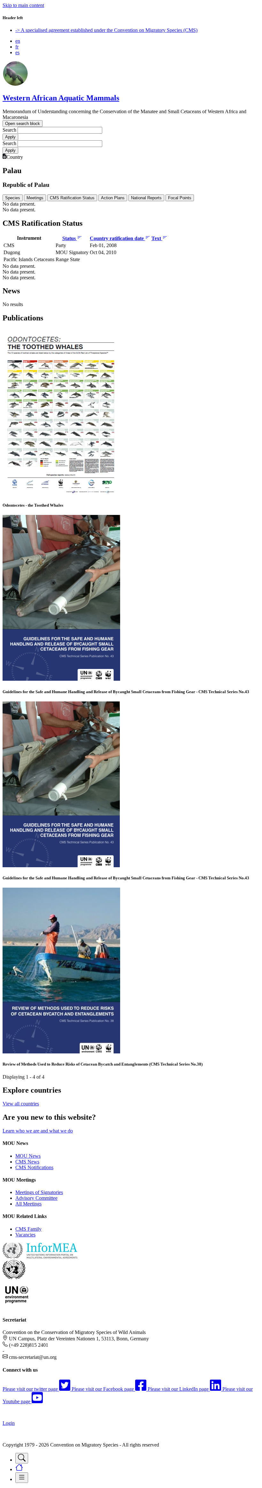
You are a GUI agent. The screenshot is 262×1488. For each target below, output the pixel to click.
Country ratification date (117, 238)
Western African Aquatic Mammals (61, 98)
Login (9, 1423)
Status (69, 238)
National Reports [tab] (146, 197)
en (17, 41)
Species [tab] (12, 197)
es (17, 52)
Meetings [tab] (35, 197)
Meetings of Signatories (39, 1192)
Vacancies (25, 1234)
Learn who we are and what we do (38, 1130)
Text (156, 238)
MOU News (28, 1156)
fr (17, 46)
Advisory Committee (36, 1198)
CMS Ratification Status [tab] (72, 197)
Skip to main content (23, 5)
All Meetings (28, 1203)
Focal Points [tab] (179, 197)
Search (9, 130)
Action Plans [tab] (113, 197)
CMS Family (28, 1229)
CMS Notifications (34, 1167)
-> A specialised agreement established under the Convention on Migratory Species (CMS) (106, 30)
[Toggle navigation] (21, 1458)
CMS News (27, 1161)
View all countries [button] (21, 1103)
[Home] (15, 84)
